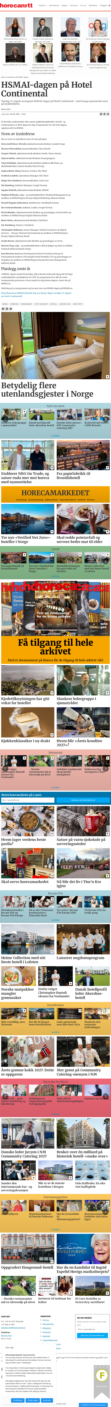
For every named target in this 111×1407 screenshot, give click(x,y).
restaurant (26, 304)
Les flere (55, 435)
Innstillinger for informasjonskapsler (93, 1405)
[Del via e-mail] (108, 114)
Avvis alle (47, 1400)
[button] (5, 419)
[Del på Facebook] (101, 114)
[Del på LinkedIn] (104, 114)
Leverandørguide (50, 1340)
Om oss (83, 5)
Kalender (46, 1336)
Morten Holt (6, 1335)
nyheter (14, 304)
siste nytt (78, 304)
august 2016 (65, 304)
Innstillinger (17, 1400)
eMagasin (104, 5)
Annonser (74, 5)
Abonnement (54, 5)
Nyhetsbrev (93, 5)
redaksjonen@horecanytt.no (13, 1327)
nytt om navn (41, 304)
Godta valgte (33, 1400)
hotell (53, 304)
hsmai (5, 304)
